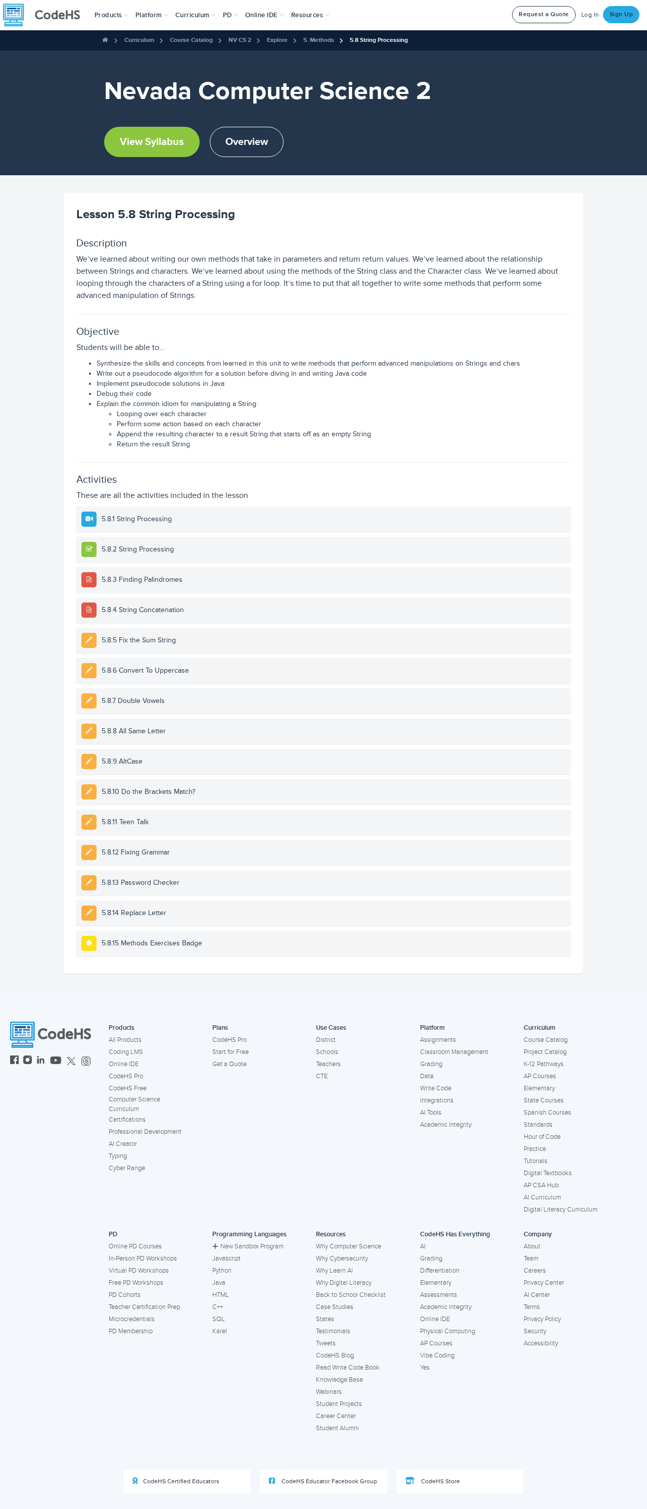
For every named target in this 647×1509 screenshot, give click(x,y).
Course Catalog (191, 40)
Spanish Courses (547, 1113)
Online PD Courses (135, 1246)
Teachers (328, 1064)
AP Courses (540, 1076)
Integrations (436, 1100)
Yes (425, 1368)
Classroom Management (454, 1052)
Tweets (326, 1343)
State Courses (544, 1100)
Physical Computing (447, 1331)
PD (113, 1234)
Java (218, 1283)
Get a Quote (229, 1064)
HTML (220, 1295)
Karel (219, 1331)
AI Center (537, 1295)
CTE (322, 1076)
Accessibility (541, 1343)
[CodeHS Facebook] (14, 1061)
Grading (431, 1064)
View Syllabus (152, 142)
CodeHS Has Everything (455, 1234)
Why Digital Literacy (344, 1283)
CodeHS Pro (126, 1076)
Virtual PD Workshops (139, 1271)
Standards (538, 1125)
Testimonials (333, 1331)
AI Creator (123, 1144)
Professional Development (145, 1132)
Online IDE (123, 1064)
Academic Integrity (446, 1125)
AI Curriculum (542, 1197)
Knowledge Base (339, 1380)
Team (531, 1258)
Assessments (438, 1295)
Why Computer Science (348, 1246)
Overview (246, 142)
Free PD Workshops (136, 1283)
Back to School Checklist (351, 1295)
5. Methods (318, 40)
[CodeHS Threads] (86, 1061)
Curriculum (139, 40)
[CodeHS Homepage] (45, 15)
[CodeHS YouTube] (56, 1061)
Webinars (329, 1392)
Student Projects (339, 1404)
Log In (590, 15)
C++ (217, 1307)
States (325, 1319)
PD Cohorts (125, 1295)
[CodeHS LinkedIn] (40, 1061)
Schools (327, 1052)
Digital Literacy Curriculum (560, 1209)
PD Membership (131, 1331)
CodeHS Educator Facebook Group (328, 1481)
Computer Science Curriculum (134, 1104)
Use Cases (331, 1027)
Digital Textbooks (548, 1173)
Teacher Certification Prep (144, 1307)
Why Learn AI (334, 1271)
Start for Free (230, 1052)
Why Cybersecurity (342, 1258)
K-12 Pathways (544, 1064)
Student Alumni (337, 1428)
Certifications (127, 1120)
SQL (218, 1319)
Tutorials (535, 1161)
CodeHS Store (440, 1481)
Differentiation (439, 1271)
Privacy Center (544, 1283)
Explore (277, 40)
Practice (535, 1149)
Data (427, 1076)
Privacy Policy (542, 1319)
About (532, 1246)
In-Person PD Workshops (143, 1258)
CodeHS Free (128, 1088)
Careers (535, 1271)
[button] (111, 15)
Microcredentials (132, 1319)
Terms (532, 1307)
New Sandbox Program (252, 1246)
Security (535, 1331)
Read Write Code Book (348, 1368)
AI (423, 1246)
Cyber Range (127, 1168)
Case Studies (334, 1307)
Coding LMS (126, 1052)
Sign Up (621, 14)
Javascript (226, 1258)
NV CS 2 (239, 40)
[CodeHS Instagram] (27, 1061)
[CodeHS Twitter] (71, 1061)
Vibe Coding (437, 1355)
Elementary (539, 1088)
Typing (118, 1156)
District (326, 1040)
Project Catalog (545, 1052)
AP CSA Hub (541, 1185)
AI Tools (430, 1113)
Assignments (438, 1040)
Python (222, 1271)
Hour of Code (542, 1137)
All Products (125, 1040)
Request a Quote (544, 14)
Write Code (435, 1088)
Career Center (336, 1416)
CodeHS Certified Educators (181, 1481)
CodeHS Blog (335, 1355)
